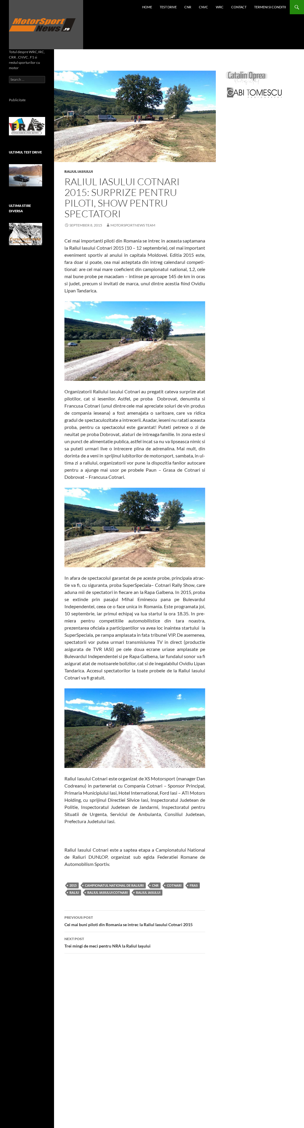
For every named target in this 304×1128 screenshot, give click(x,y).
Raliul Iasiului (78, 171)
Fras (194, 885)
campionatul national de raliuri (114, 885)
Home (147, 7)
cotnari (174, 885)
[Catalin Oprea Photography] (247, 77)
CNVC (203, 7)
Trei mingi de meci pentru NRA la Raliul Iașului (107, 942)
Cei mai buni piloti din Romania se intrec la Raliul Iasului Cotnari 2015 (128, 921)
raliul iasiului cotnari (107, 892)
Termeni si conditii (270, 7)
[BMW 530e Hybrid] (25, 175)
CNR (187, 7)
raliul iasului (148, 892)
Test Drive (168, 7)
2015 (73, 885)
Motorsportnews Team (132, 225)
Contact (238, 7)
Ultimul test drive (25, 152)
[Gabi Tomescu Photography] (254, 92)
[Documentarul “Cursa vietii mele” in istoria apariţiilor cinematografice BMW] (25, 234)
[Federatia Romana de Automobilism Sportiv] (27, 125)
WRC (220, 7)
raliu (74, 892)
